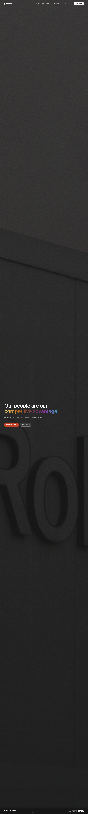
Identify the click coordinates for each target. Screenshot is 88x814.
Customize (70, 811)
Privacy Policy (45, 812)
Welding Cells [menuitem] (49, 3)
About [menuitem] (69, 3)
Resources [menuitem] (56, 3)
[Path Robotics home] (8, 4)
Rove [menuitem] (43, 3)
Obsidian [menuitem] (38, 3)
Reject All (75, 811)
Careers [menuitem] (64, 3)
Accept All (81, 811)
